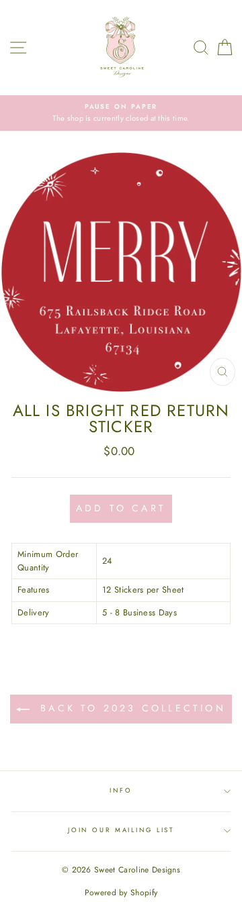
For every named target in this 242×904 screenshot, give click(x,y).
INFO (121, 790)
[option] (121, 113)
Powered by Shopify (121, 893)
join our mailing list (121, 830)
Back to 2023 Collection (130, 708)
